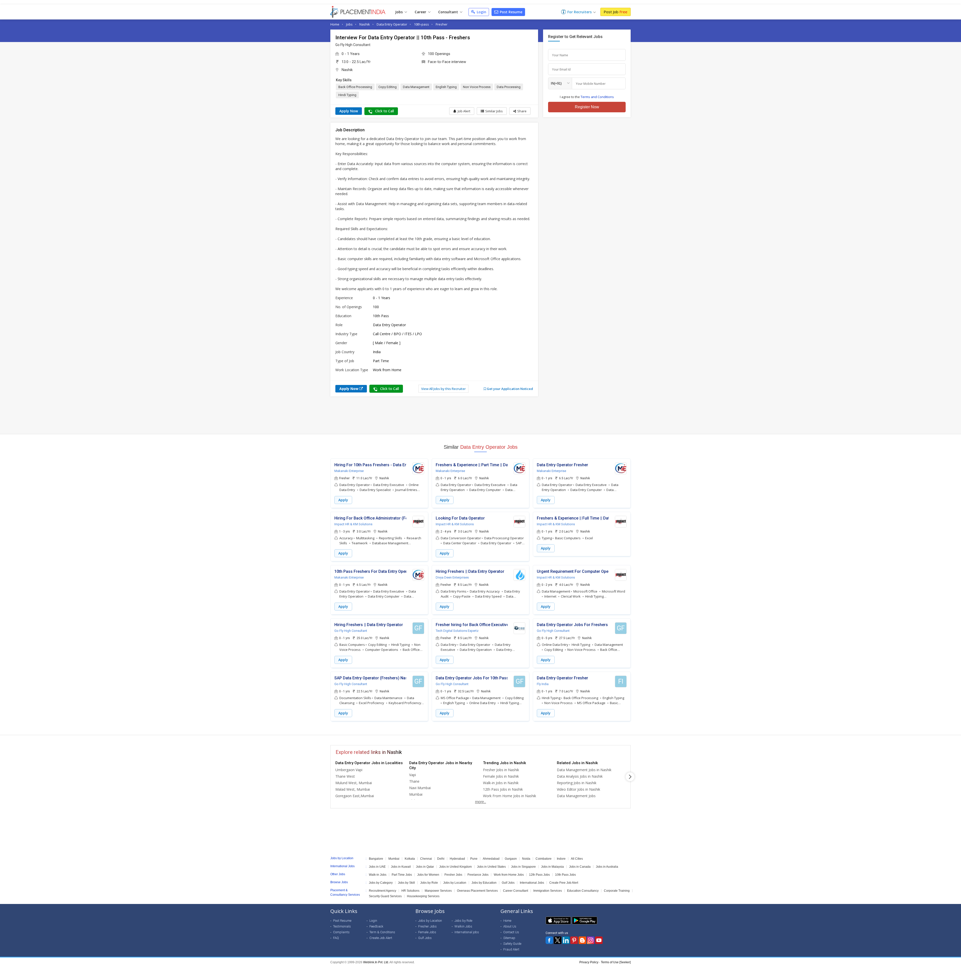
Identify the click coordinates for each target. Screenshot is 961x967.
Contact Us (511, 932)
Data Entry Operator (392, 24)
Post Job (615, 11)
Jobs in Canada (580, 866)
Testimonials (342, 926)
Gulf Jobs (508, 882)
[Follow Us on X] (557, 940)
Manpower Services (438, 890)
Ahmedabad (491, 858)
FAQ (336, 938)
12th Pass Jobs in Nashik (503, 789)
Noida (526, 858)
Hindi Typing (347, 95)
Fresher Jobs (453, 874)
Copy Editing (387, 87)
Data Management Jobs (576, 795)
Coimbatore (544, 858)
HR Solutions (410, 890)
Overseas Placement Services (477, 890)
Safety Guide (512, 943)
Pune (473, 858)
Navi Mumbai (420, 787)
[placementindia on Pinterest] (574, 940)
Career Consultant (515, 890)
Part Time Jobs (402, 874)
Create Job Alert (380, 938)
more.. (480, 802)
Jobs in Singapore (523, 866)
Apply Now (348, 111)
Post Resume (510, 12)
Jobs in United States (491, 866)
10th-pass (421, 24)
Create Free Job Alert (563, 882)
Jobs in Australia (607, 866)
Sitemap (509, 938)
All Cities (577, 858)
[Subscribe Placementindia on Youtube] (599, 940)
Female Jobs (427, 932)
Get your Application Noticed (509, 388)
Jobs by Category (381, 882)
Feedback (376, 926)
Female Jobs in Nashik (501, 776)
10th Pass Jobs (565, 874)
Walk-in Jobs (377, 874)
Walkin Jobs (463, 926)
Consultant (448, 12)
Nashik (364, 24)
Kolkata (410, 858)
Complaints (341, 932)
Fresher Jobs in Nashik (501, 769)
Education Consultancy (583, 890)
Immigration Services (547, 890)
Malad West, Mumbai (352, 789)
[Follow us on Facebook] (549, 940)
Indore (561, 858)
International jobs (466, 932)
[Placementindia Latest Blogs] (582, 940)
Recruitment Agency (382, 890)
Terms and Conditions (597, 97)
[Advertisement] (480, 415)
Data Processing (509, 87)
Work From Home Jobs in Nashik (509, 795)
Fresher (441, 24)
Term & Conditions (382, 932)
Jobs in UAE (377, 866)
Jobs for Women (428, 874)
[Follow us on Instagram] (590, 940)
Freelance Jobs (478, 874)
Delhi (440, 858)
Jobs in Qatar (425, 866)
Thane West (345, 776)
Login (481, 12)
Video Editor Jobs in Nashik (578, 789)
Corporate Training (617, 890)
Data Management (416, 87)
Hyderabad (457, 858)
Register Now (587, 107)
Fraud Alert (511, 949)
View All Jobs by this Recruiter (443, 388)
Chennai (426, 858)
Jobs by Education (484, 882)
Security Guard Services (385, 896)
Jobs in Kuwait (401, 866)
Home (334, 24)
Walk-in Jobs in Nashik (501, 782)
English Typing (446, 87)
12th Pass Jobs (539, 874)
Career (421, 12)
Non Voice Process (477, 87)
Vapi (412, 774)
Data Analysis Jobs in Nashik (580, 776)
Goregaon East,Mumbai (354, 795)
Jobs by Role (429, 882)
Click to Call (384, 111)
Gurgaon (511, 858)
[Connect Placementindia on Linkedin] (566, 940)
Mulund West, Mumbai (353, 782)
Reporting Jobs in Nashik (576, 782)
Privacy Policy (588, 962)
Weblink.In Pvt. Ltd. (376, 962)
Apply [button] (343, 500)
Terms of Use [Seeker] (616, 962)
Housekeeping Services (423, 896)
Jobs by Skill (406, 882)
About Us (509, 926)
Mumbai (415, 794)
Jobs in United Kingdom (455, 866)
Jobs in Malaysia (552, 866)
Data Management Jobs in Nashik (584, 769)
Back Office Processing (355, 87)
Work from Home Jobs (509, 874)
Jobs (399, 12)
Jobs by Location (454, 882)
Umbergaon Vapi (348, 769)
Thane (414, 781)
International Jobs (532, 882)
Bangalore (376, 858)
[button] (520, 111)
